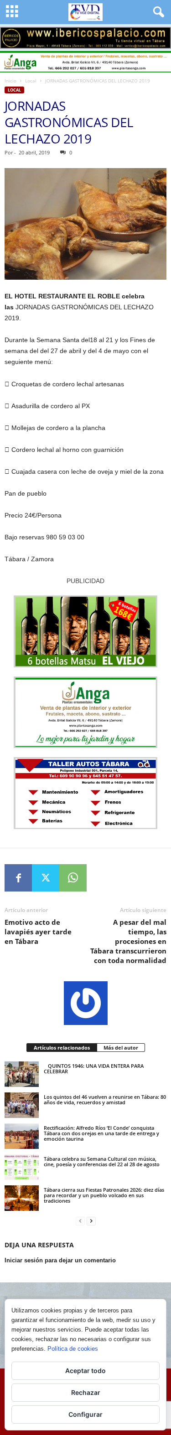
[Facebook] (18, 878)
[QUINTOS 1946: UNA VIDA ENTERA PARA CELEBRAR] (22, 1074)
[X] (45, 878)
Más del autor (121, 1047)
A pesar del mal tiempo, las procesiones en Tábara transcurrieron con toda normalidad (128, 941)
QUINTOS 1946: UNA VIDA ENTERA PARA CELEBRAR (94, 1068)
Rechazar (85, 1392)
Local (30, 80)
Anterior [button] (11, 35)
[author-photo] (85, 1003)
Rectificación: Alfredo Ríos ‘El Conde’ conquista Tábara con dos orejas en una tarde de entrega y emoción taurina (101, 1133)
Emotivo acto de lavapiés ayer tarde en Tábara (38, 931)
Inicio (10, 80)
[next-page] (91, 1221)
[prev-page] (80, 1221)
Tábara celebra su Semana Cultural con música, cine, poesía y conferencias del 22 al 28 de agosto (102, 1161)
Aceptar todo (85, 1370)
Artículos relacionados (62, 1047)
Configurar (85, 1414)
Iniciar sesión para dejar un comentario (60, 1260)
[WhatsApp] (73, 878)
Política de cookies (72, 1348)
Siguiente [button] (159, 35)
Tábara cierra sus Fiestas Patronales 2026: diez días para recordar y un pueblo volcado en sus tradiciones (104, 1195)
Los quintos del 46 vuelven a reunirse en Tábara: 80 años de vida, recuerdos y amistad (105, 1099)
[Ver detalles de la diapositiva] (85, 38)
